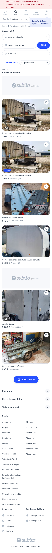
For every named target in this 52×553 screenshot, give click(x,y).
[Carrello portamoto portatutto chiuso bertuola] (26, 245)
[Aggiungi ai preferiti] (46, 102)
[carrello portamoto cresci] (26, 203)
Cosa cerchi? (8, 31)
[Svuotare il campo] (46, 37)
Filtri (43, 45)
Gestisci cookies (9, 454)
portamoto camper (19, 19)
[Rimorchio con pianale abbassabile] (26, 119)
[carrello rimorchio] (26, 310)
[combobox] (26, 37)
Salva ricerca (12, 62)
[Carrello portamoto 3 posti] (26, 352)
